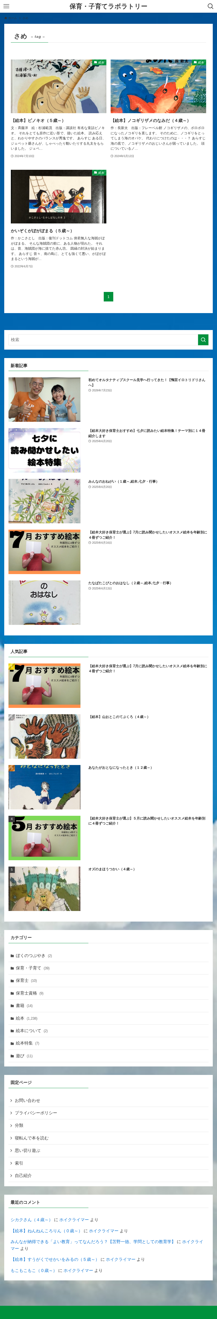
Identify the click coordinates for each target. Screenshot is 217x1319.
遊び (24, 1056)
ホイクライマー (74, 1219)
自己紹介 (23, 1175)
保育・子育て (32, 968)
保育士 (26, 980)
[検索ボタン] (210, 6)
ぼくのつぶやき (34, 955)
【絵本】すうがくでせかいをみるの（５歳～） (55, 1259)
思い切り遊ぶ (27, 1150)
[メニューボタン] (6, 6)
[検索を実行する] (203, 339)
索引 (19, 1163)
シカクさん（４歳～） (32, 1219)
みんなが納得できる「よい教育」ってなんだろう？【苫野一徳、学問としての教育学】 (93, 1241)
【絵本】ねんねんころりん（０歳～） (47, 1231)
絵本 (26, 1018)
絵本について (32, 1030)
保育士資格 (29, 993)
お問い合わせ (27, 1100)
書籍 (24, 1005)
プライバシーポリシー (36, 1113)
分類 (19, 1125)
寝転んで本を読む (32, 1138)
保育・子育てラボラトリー (108, 6)
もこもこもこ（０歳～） (34, 1270)
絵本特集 (27, 1043)
